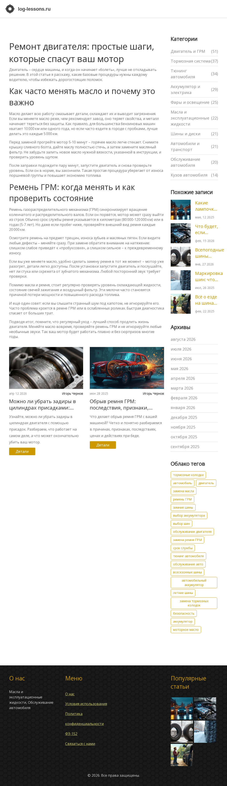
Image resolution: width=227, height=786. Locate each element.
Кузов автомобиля (194, 175)
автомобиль (182, 483)
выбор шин (181, 523)
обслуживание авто (188, 564)
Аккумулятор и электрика (194, 89)
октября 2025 (184, 436)
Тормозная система (194, 61)
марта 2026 (182, 388)
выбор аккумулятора (189, 515)
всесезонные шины (187, 572)
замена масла (183, 491)
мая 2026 (179, 368)
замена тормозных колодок (194, 603)
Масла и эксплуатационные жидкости (194, 118)
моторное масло (186, 629)
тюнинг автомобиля (188, 556)
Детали (22, 451)
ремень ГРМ (182, 499)
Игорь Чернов (72, 393)
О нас (69, 694)
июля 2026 (181, 349)
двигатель (206, 483)
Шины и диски (194, 133)
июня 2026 (181, 358)
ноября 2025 (183, 427)
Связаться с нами (80, 743)
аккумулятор (182, 621)
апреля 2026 (183, 378)
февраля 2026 (184, 397)
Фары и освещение (194, 102)
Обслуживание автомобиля (194, 162)
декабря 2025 (184, 417)
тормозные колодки (188, 475)
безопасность (183, 613)
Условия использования (86, 703)
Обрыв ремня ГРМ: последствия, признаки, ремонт (119, 404)
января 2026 (183, 407)
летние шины (183, 593)
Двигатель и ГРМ (194, 51)
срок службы (182, 548)
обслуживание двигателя (192, 531)
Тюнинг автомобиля (194, 73)
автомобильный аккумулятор (194, 582)
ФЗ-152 (71, 733)
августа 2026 (183, 339)
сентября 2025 (185, 446)
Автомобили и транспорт (194, 146)
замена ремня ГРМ (187, 540)
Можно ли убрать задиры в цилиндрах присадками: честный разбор (42, 404)
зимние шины (183, 507)
